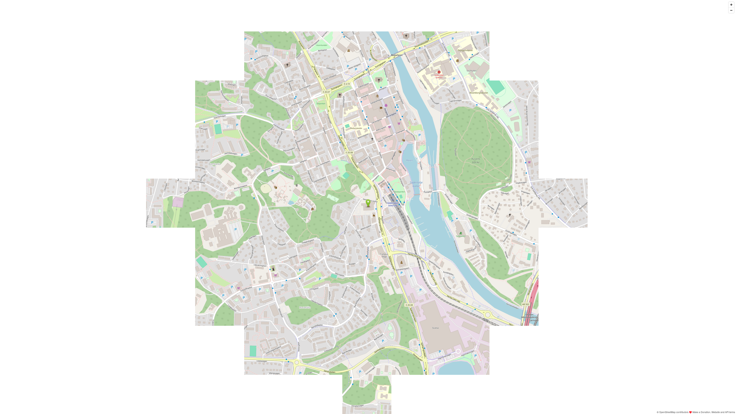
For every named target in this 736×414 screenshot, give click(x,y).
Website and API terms (723, 412)
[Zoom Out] (731, 10)
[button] (368, 203)
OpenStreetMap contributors (673, 412)
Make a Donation (701, 412)
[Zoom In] (731, 4)
